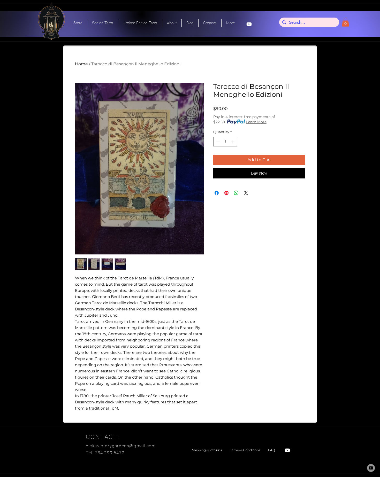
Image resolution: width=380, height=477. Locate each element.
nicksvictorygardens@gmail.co (119, 445)
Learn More (256, 122)
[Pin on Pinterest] (226, 193)
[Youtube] (249, 24)
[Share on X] (246, 193)
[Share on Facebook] (217, 193)
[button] (345, 22)
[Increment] (233, 141)
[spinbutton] (225, 141)
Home (81, 63)
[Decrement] (217, 141)
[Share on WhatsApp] (236, 193)
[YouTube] (371, 468)
